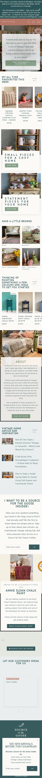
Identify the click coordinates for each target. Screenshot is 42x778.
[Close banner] (39, 9)
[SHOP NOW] (21, 150)
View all (34, 79)
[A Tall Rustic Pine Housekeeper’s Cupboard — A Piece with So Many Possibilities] (7, 458)
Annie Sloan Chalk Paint (21, 626)
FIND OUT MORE (21, 416)
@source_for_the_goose (21, 648)
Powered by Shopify (21, 776)
